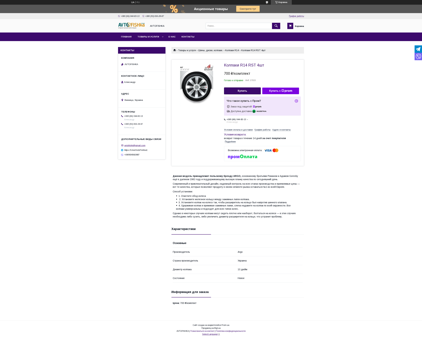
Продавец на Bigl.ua (211, 328)
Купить (242, 90)
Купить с (275, 90)
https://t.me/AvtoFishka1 (136, 150)
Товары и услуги (148, 36)
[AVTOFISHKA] (132, 28)
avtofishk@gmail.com (134, 145)
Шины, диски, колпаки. (210, 50)
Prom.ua (225, 325)
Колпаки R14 (232, 50)
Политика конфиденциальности (231, 331)
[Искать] (276, 26)
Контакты (187, 36)
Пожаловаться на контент (202, 331)
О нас (172, 36)
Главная (126, 36)
